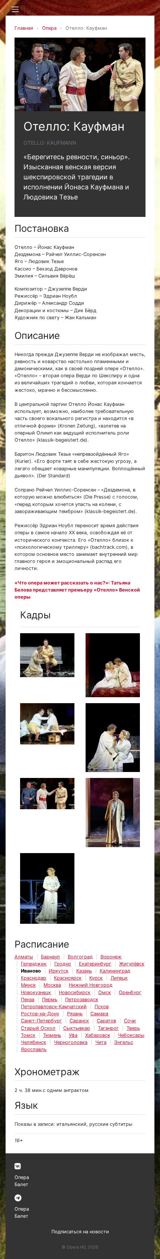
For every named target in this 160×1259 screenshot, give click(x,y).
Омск (104, 992)
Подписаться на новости (80, 1231)
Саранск (79, 1020)
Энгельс (123, 1042)
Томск (28, 1035)
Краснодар (33, 978)
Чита (100, 1042)
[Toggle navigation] (15, 9)
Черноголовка (70, 1042)
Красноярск (67, 978)
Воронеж (111, 957)
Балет (21, 1184)
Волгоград (80, 957)
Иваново (31, 971)
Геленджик (34, 964)
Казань (84, 971)
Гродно (62, 964)
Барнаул (50, 957)
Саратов (106, 1020)
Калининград (115, 971)
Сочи (130, 1020)
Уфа (73, 1035)
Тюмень (52, 1035)
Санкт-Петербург (41, 1020)
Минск (28, 985)
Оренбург (130, 992)
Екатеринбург (95, 964)
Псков (102, 1006)
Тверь (133, 1028)
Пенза (27, 999)
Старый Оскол (38, 1028)
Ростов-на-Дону (40, 1013)
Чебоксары (131, 1035)
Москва (52, 985)
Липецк (119, 978)
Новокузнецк (36, 992)
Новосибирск (74, 992)
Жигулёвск (131, 964)
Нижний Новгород (90, 985)
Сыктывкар (76, 1028)
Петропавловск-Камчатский (54, 1006)
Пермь (49, 999)
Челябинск (33, 1042)
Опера (49, 28)
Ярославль (34, 1049)
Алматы (24, 957)
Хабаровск (97, 1035)
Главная (24, 28)
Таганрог (108, 1028)
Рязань (75, 1013)
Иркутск (58, 971)
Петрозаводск (81, 999)
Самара (99, 1013)
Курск (96, 978)
